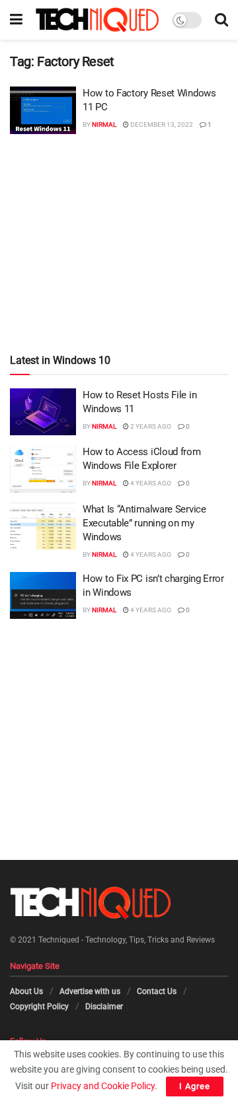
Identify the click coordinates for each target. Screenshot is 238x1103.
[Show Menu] (16, 20)
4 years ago (150, 483)
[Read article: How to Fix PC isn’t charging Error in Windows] (43, 596)
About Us (26, 992)
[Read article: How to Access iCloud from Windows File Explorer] (43, 469)
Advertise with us (90, 992)
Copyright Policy (39, 1006)
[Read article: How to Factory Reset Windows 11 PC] (43, 110)
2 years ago (150, 426)
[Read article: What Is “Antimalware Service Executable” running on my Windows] (43, 526)
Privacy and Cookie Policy (103, 1086)
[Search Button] (221, 20)
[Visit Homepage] (97, 19)
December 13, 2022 (161, 124)
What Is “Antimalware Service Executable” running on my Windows (144, 523)
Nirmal (104, 124)
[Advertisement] (119, 218)
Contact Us (157, 992)
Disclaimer (104, 1006)
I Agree (194, 1086)
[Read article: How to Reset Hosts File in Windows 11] (43, 412)
